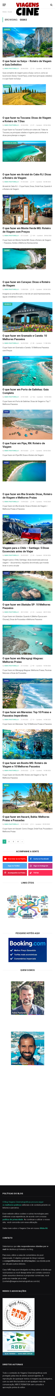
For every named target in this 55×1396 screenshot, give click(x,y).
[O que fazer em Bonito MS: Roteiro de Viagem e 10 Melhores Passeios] (27, 744)
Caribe (6, 250)
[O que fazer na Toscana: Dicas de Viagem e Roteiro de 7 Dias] (27, 99)
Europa (7, 29)
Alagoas (7, 627)
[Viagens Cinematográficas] (27, 5)
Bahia (6, 785)
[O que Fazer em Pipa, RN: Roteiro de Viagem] (27, 425)
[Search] (51, 5)
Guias (6, 196)
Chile (6, 516)
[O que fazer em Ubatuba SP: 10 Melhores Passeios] (27, 586)
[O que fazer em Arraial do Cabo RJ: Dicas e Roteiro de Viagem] (27, 156)
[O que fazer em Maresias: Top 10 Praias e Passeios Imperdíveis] (27, 693)
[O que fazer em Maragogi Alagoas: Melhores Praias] (27, 640)
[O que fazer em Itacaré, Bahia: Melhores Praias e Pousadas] (27, 798)
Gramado (7, 304)
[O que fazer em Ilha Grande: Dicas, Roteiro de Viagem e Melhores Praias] (27, 475)
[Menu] (4, 5)
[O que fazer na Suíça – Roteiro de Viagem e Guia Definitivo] (27, 42)
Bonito (7, 731)
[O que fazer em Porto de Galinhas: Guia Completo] (27, 371)
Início (4, 12)
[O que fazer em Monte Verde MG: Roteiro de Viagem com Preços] (27, 209)
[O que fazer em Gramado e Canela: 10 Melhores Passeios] (27, 317)
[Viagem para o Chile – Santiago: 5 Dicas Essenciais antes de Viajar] (27, 529)
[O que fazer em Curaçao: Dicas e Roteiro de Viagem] (27, 263)
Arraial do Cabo (10, 143)
